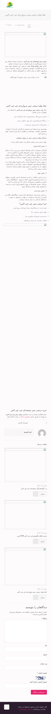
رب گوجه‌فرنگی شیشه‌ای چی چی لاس (34, 488)
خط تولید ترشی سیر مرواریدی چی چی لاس (32, 592)
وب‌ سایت (43, 664)
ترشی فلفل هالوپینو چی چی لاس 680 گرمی (32, 536)
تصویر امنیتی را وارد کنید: (38, 682)
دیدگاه (44, 618)
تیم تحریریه (20, 25)
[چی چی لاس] (25, 5)
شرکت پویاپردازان (25, 709)
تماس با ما (25, 417)
